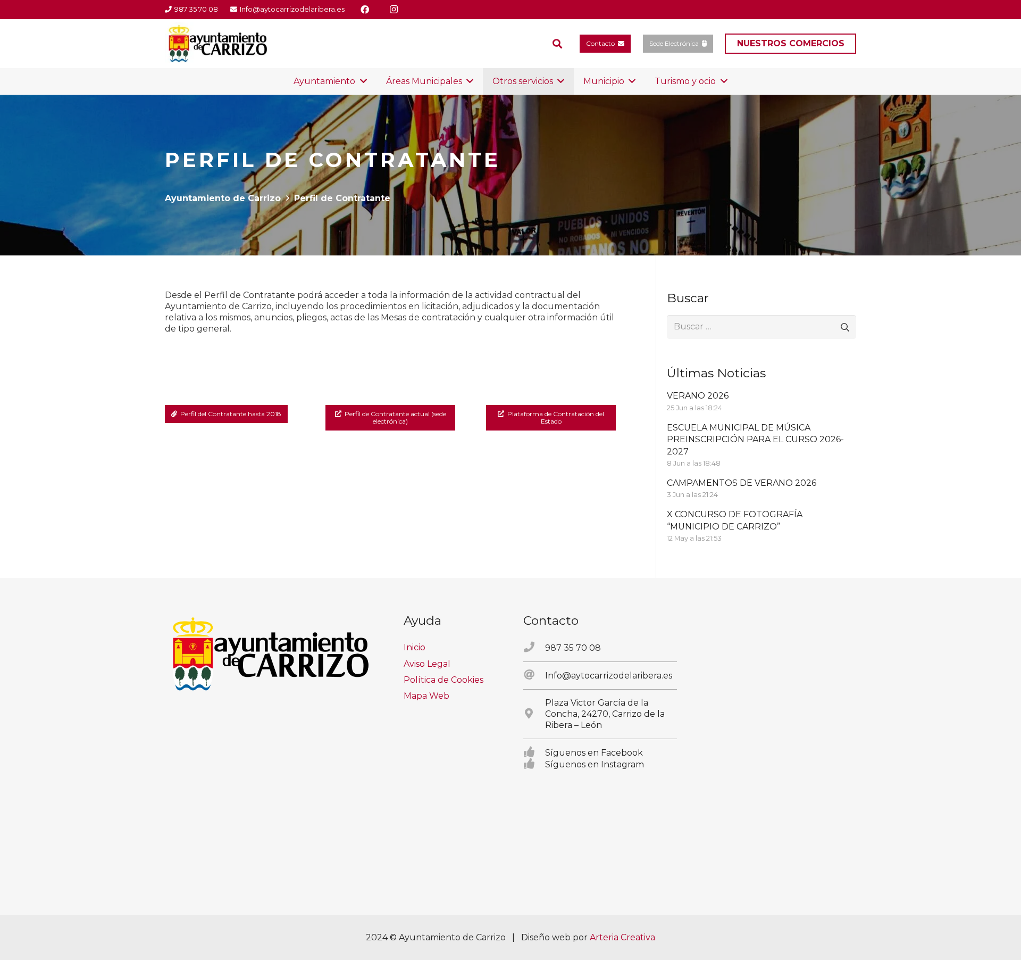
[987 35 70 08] (534, 647)
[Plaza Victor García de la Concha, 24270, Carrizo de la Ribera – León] (534, 714)
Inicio (414, 647)
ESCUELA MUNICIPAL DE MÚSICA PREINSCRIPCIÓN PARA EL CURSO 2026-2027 (755, 440)
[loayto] (218, 43)
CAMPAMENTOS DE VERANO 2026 (741, 483)
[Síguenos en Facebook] (534, 752)
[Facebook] (364, 9)
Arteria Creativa (622, 937)
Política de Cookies (443, 680)
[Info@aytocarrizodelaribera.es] (534, 675)
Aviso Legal (427, 664)
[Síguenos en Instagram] (534, 764)
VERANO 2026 (698, 396)
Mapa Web (426, 696)
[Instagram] (393, 9)
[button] (557, 44)
